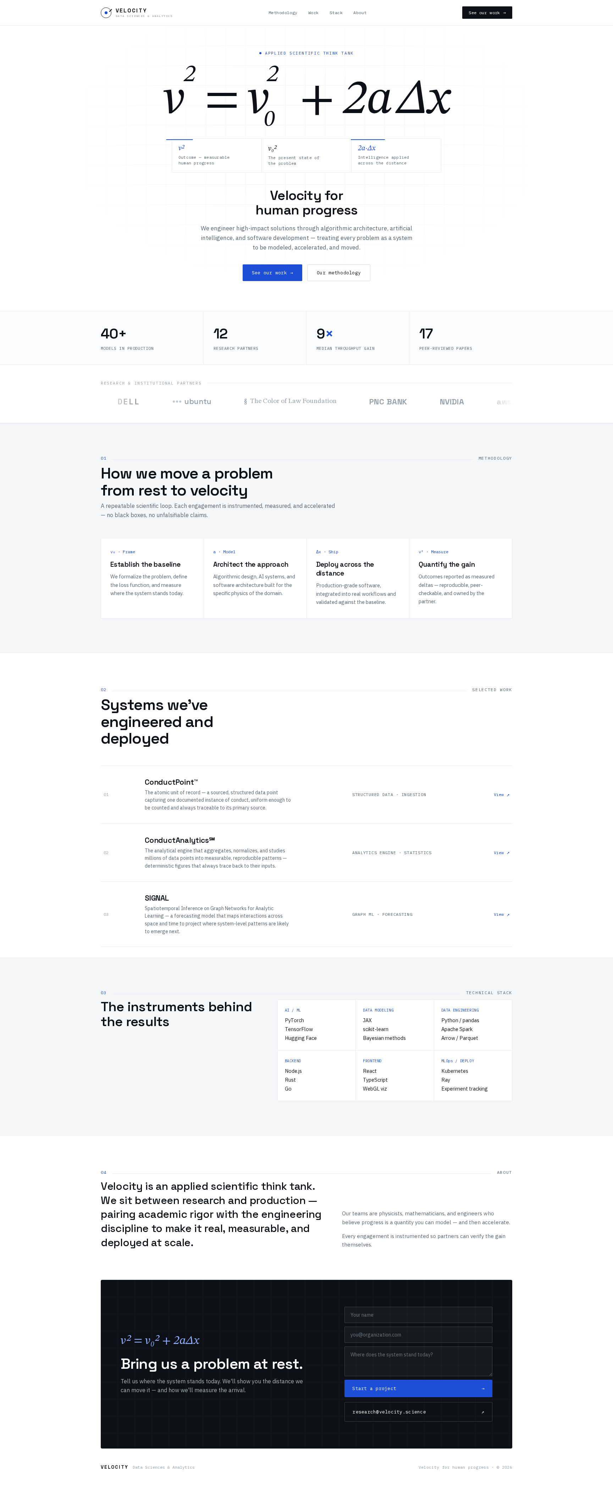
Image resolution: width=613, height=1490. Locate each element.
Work (313, 12)
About (359, 12)
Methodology (283, 12)
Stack (336, 12)
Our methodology (339, 273)
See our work (487, 13)
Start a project (418, 1388)
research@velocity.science (418, 1412)
